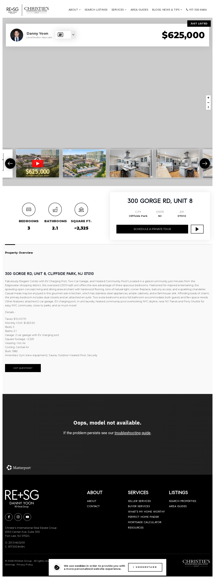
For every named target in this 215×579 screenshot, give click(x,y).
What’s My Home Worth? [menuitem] (146, 512)
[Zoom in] (208, 97)
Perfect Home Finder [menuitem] (143, 517)
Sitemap (10, 564)
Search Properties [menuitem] (182, 501)
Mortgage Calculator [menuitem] (145, 522)
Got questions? (22, 368)
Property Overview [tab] (19, 252)
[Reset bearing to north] (208, 107)
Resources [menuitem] (136, 528)
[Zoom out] (208, 102)
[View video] (37, 163)
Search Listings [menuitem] (96, 10)
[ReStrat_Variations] (28, 9)
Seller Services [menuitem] (139, 501)
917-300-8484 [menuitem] (197, 10)
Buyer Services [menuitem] (139, 506)
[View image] (84, 163)
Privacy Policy (24, 564)
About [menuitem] (74, 10)
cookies (80, 565)
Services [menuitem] (118, 10)
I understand (145, 567)
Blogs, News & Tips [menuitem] (166, 10)
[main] (107, 246)
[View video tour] (197, 229)
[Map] (107, 102)
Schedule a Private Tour (152, 229)
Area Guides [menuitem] (139, 10)
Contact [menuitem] (93, 506)
